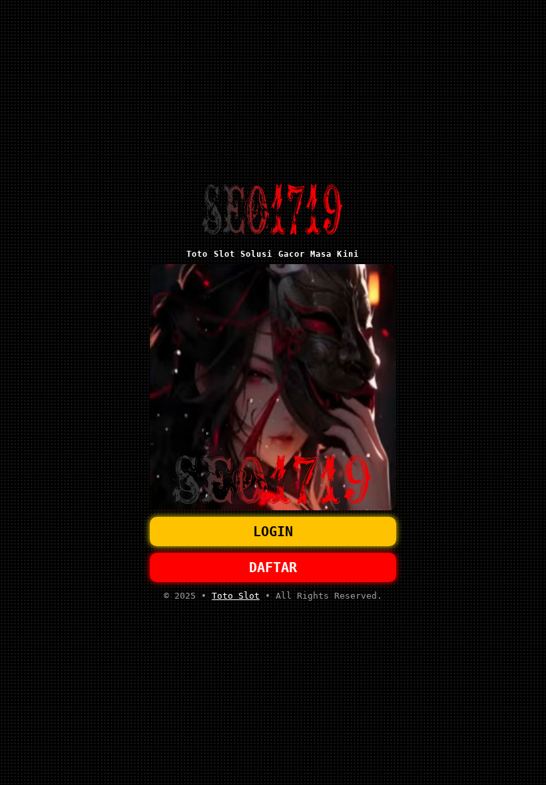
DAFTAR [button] (273, 567)
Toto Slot (236, 596)
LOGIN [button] (273, 532)
